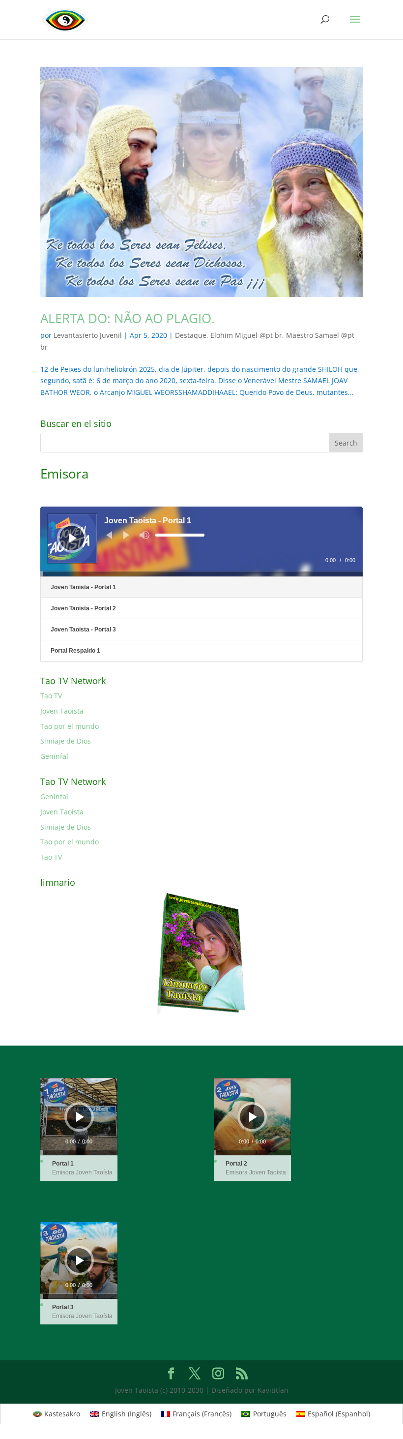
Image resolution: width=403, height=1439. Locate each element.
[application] (201, 541)
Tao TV (51, 695)
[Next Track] (126, 535)
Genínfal (54, 756)
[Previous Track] (109, 535)
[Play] (73, 538)
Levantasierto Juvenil (88, 335)
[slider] (179, 535)
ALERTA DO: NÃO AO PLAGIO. (127, 318)
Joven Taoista (62, 711)
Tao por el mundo (69, 726)
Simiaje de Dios (65, 741)
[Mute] (144, 535)
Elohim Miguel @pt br (246, 335)
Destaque (190, 335)
